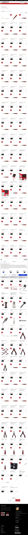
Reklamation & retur (3, 532)
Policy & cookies (3, 531)
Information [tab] (14, 261)
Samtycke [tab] (5, 261)
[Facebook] (16, 522)
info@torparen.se (26, 0)
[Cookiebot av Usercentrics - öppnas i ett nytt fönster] (24, 259)
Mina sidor (2, 528)
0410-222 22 (21, 0)
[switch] (11, 272)
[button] (1, 3)
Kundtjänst (2, 529)
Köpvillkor (2, 530)
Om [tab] (23, 261)
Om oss (2, 527)
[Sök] (26, 3)
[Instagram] (18, 522)
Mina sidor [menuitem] (22, 2)
